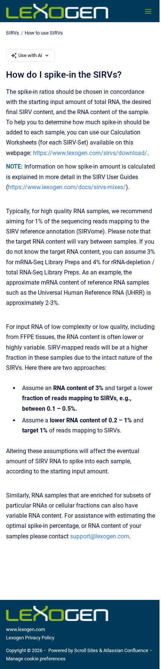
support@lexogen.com (99, 536)
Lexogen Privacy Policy (30, 637)
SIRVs (12, 33)
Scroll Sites (86, 650)
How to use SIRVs (44, 33)
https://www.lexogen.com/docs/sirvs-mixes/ (67, 187)
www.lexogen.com (25, 629)
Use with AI (30, 55)
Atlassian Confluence (125, 650)
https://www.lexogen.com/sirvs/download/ (90, 153)
